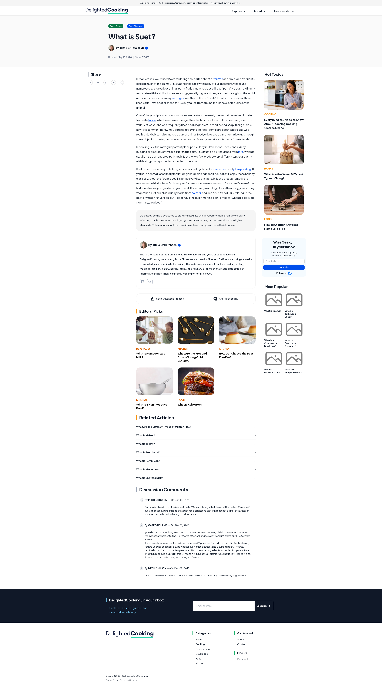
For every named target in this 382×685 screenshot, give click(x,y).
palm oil (196, 193)
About (240, 639)
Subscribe (284, 267)
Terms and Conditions (130, 680)
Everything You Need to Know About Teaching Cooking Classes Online (284, 124)
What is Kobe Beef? (191, 404)
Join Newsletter (284, 11)
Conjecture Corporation (137, 676)
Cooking (270, 114)
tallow (152, 120)
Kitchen (183, 348)
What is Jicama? (272, 310)
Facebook (243, 659)
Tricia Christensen (132, 47)
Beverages (143, 348)
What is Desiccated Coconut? (291, 343)
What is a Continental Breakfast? (270, 343)
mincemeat (220, 169)
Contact (242, 644)
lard (240, 151)
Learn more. (237, 3)
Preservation (202, 649)
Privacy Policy (112, 680)
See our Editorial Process (170, 298)
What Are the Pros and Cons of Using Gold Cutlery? (192, 357)
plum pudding (242, 169)
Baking (268, 168)
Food (181, 399)
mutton (218, 79)
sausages (178, 98)
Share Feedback (228, 298)
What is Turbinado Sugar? (290, 313)
